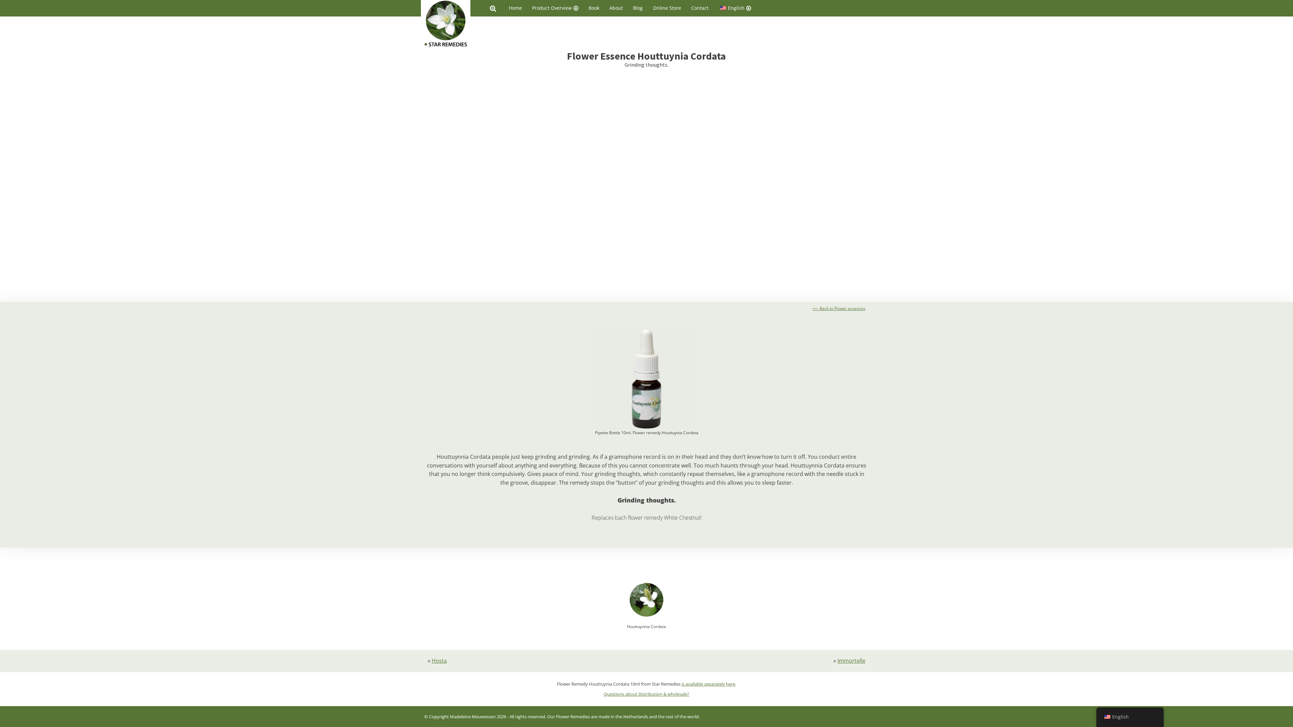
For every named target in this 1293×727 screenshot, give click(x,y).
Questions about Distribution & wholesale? (646, 694)
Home (515, 8)
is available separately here (708, 684)
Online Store (667, 8)
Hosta (439, 660)
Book (594, 8)
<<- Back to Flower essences (839, 308)
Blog (638, 8)
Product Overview (552, 8)
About (616, 8)
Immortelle (851, 660)
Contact (699, 8)
